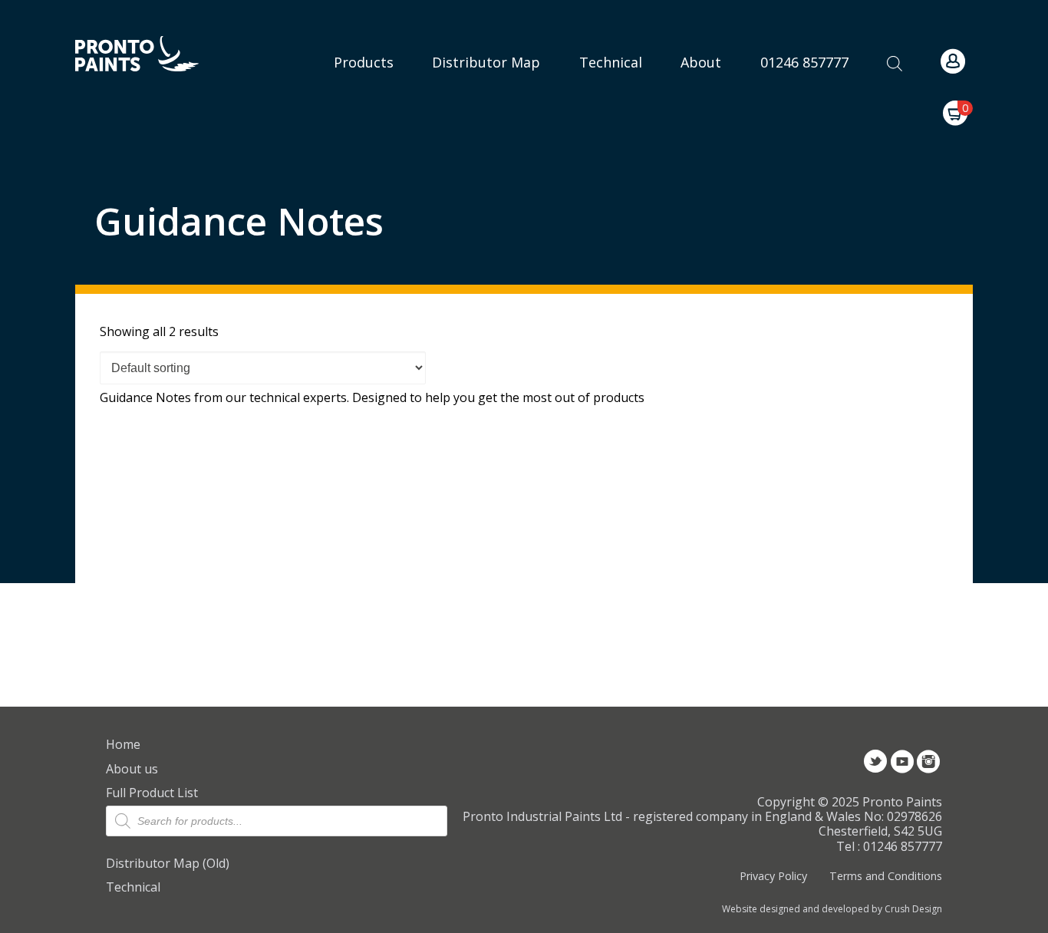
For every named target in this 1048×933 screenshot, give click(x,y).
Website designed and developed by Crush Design (832, 909)
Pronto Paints (150, 55)
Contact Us (713, 83)
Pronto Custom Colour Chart (610, 199)
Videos (712, 118)
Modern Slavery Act (712, 40)
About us (132, 768)
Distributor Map (486, 62)
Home (123, 744)
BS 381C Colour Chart (611, 97)
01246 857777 (804, 62)
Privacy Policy (773, 876)
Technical (133, 887)
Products (364, 62)
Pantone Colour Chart (610, 250)
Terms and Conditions (885, 876)
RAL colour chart (611, 45)
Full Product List (152, 792)
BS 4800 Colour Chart (611, 147)
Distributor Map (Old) (167, 863)
